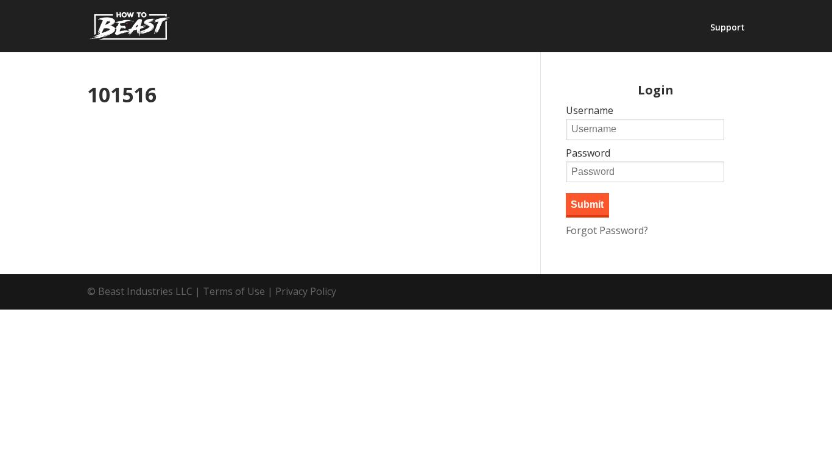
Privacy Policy (305, 291)
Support (727, 28)
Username (589, 110)
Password (588, 153)
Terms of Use (234, 291)
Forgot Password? (607, 230)
